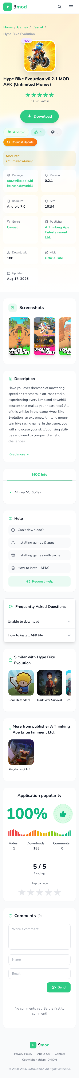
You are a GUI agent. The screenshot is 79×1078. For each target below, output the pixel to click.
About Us (43, 1054)
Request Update (23, 142)
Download (43, 116)
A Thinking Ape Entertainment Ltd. (57, 232)
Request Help (42, 581)
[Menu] (71, 6)
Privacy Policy (23, 1054)
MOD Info (39, 474)
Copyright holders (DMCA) (39, 1060)
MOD (26, 40)
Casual (12, 227)
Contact (60, 1054)
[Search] (59, 7)
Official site (54, 258)
